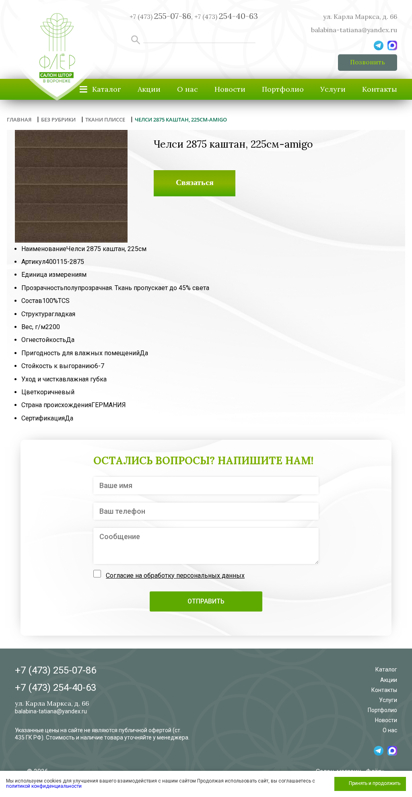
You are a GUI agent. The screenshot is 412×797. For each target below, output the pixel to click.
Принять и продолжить (374, 783)
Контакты (379, 89)
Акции (149, 89)
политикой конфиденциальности (44, 786)
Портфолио (283, 89)
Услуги (333, 89)
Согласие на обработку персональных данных (175, 575)
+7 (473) (226, 16)
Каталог (386, 669)
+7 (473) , (161, 16)
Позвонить (367, 62)
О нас (187, 89)
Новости (229, 89)
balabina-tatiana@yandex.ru (354, 30)
